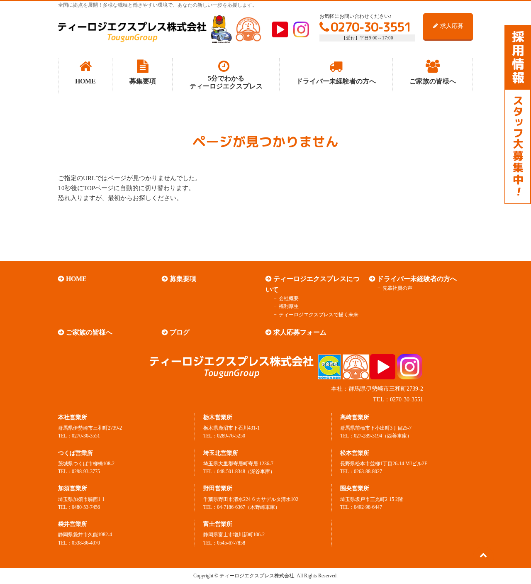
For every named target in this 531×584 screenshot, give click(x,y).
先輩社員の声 (397, 288)
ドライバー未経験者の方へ (417, 278)
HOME (76, 278)
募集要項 (183, 278)
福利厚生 (289, 306)
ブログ (180, 332)
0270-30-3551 (371, 27)
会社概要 (289, 298)
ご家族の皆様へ (89, 332)
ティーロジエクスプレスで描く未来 (318, 315)
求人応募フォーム (299, 332)
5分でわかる (226, 82)
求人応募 (451, 26)
